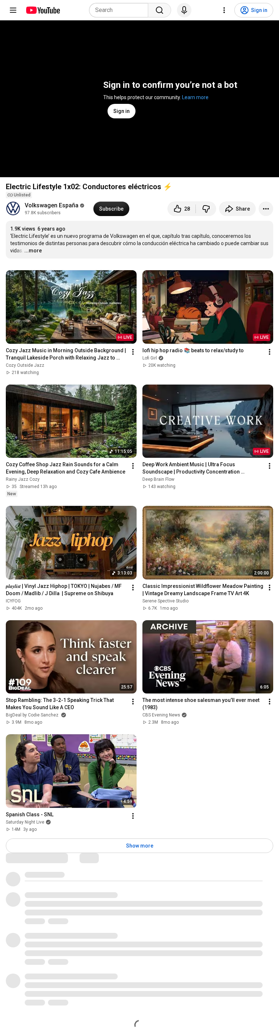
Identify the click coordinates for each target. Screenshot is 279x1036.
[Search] (159, 10)
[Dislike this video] (206, 209)
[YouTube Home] (42, 10)
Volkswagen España (51, 205)
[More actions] (266, 209)
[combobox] (120, 10)
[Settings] (224, 10)
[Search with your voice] (184, 10)
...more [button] (33, 250)
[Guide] (13, 10)
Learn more (195, 97)
